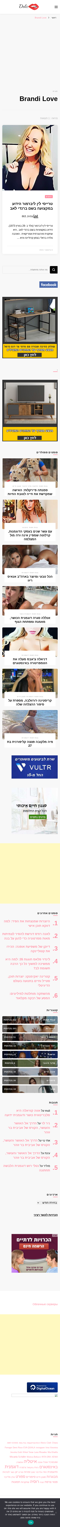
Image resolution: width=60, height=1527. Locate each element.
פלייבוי (7, 1477)
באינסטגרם (48, 1467)
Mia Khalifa (53, 1452)
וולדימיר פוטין (36, 1472)
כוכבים (49, 196)
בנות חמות (43, 486)
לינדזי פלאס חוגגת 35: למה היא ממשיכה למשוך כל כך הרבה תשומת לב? (27, 964)
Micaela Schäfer (18, 1457)
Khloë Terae (28, 1452)
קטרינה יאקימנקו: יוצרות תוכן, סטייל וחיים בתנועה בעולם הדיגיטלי (29, 981)
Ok (30, 1522)
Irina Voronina (52, 1447)
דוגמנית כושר (25, 614)
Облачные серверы (45, 1304)
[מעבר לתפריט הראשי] (56, 7)
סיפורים (31, 1476)
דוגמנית (12, 1466)
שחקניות (25, 1482)
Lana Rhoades (40, 1452)
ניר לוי (45, 1123)
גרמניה (22, 1467)
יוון (16, 1472)
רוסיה (34, 1481)
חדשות (35, 486)
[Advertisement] (30, 52)
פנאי (55, 1482)
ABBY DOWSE (12, 1443)
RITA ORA (46, 1457)
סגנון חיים (17, 486)
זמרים (20, 1472)
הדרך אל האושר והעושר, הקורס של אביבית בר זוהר (29, 1128)
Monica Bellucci (34, 1457)
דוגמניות (25, 572)
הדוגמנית (53, 1472)
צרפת (48, 1482)
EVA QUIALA (29, 1447)
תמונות (16, 1482)
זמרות (27, 1472)
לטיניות (6, 1472)
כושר (12, 1472)
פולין (13, 1477)
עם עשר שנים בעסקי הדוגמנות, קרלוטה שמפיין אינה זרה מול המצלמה (30, 535)
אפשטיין (19, 1462)
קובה (42, 1482)
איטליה (30, 1461)
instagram (40, 1447)
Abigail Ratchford (33, 1443)
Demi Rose (18, 1447)
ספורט (20, 1477)
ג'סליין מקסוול (33, 1467)
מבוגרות (52, 1477)
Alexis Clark (45, 1443)
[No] (56, 1512)
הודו (45, 1472)
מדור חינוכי (27, 486)
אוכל (45, 1462)
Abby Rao (22, 1443)
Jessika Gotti (16, 1452)
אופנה (40, 1462)
